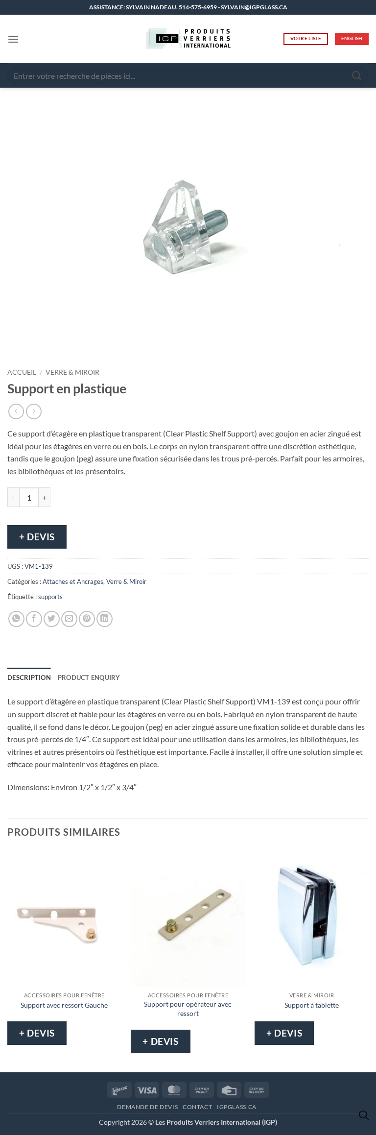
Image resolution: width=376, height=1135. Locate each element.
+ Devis (37, 536)
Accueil (21, 372)
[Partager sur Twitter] (52, 619)
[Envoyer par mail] (69, 619)
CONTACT (197, 1107)
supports (50, 597)
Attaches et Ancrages (73, 581)
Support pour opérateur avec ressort (188, 1008)
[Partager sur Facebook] (34, 619)
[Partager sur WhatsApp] (16, 619)
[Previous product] (33, 411)
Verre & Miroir (72, 372)
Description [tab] (29, 677)
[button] (13, 39)
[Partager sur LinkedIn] (104, 619)
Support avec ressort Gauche (64, 1005)
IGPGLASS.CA (237, 1107)
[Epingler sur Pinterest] (87, 619)
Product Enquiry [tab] (89, 677)
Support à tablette (311, 1005)
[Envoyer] (357, 75)
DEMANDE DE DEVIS (147, 1107)
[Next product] (16, 411)
